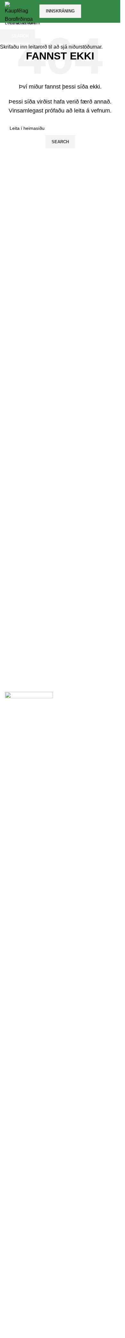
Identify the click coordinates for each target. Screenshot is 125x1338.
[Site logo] (19, 10)
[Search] (115, 11)
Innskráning (60, 11)
